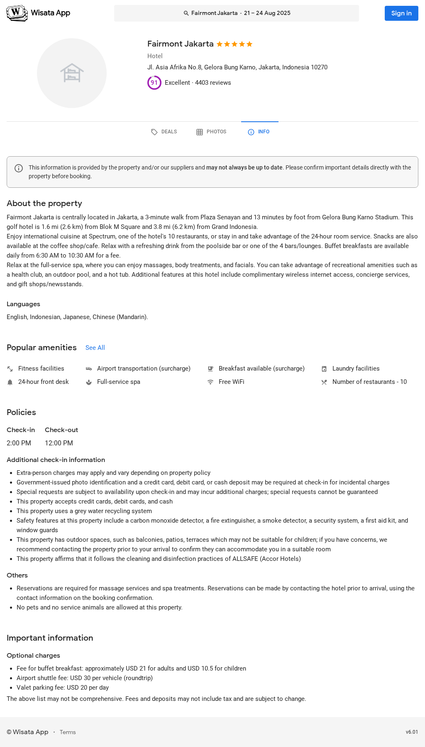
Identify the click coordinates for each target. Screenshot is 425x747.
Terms (68, 732)
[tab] (165, 132)
